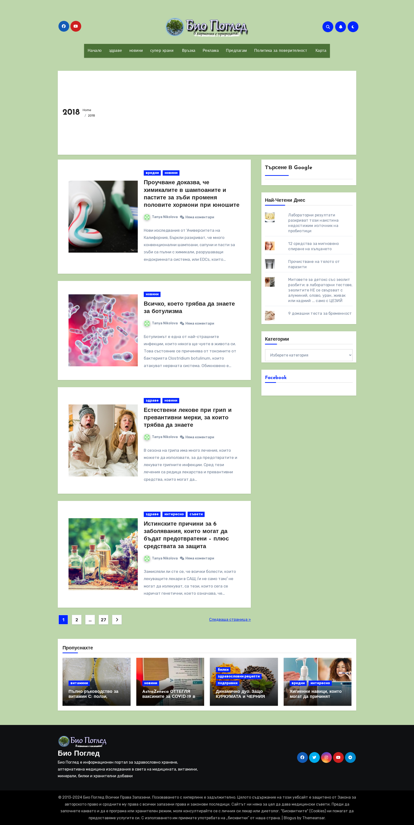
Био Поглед (79, 754)
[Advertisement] (226, 111)
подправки (227, 683)
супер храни (162, 51)
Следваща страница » (230, 619)
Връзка (188, 51)
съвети (196, 514)
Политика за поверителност (280, 51)
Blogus (290, 818)
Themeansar (313, 818)
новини (136, 51)
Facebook (276, 377)
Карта (320, 51)
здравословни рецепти (239, 676)
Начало (95, 51)
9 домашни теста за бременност (320, 313)
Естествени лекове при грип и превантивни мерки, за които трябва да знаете (188, 418)
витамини (79, 683)
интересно (174, 514)
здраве (115, 51)
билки (223, 670)
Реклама (211, 51)
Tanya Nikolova (165, 217)
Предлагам (236, 51)
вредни (152, 173)
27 (103, 620)
